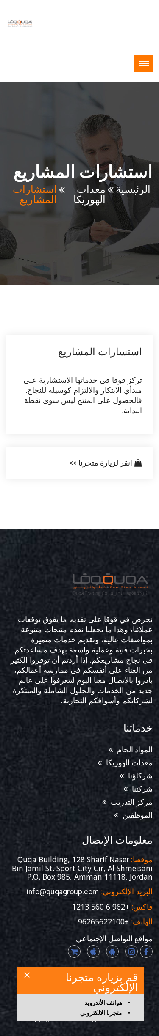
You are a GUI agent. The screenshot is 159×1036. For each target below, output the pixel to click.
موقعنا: (141, 859)
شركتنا (142, 789)
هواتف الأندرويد (103, 1002)
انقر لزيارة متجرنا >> (100, 463)
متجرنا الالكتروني (101, 1012)
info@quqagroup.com (63, 892)
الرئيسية (133, 189)
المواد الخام (135, 749)
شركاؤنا (140, 776)
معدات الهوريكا (89, 194)
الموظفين (138, 815)
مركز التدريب (132, 802)
